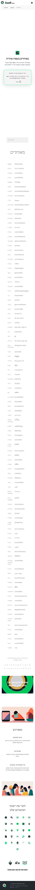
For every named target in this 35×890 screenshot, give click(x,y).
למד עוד (11, 73)
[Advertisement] (17, 28)
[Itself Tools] (17, 865)
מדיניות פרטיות (16, 78)
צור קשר (17, 887)
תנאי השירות (21, 883)
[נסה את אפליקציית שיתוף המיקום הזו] (17, 684)
